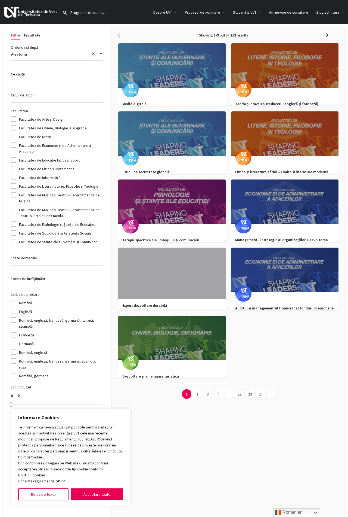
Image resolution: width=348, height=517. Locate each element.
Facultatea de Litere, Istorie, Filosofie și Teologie (58, 186)
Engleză (25, 311)
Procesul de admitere (202, 12)
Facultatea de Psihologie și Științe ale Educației (57, 224)
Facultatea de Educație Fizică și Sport (49, 160)
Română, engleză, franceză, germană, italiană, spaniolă (56, 323)
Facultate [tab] (32, 35)
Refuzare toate (43, 494)
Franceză (26, 335)
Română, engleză (33, 352)
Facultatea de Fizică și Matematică (46, 168)
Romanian (292, 512)
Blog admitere (328, 12)
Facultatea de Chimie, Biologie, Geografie (53, 128)
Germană (26, 343)
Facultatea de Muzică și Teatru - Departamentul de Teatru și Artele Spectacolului (59, 212)
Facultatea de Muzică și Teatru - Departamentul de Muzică (59, 198)
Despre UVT (162, 12)
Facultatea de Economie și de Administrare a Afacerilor (55, 148)
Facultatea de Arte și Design (41, 119)
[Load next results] (327, 35)
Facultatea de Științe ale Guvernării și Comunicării (58, 241)
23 (250, 394)
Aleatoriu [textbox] (19, 54)
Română (25, 302)
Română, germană (33, 375)
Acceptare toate (96, 494)
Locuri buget (21, 387)
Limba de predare (25, 294)
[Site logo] (31, 11)
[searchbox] (56, 95)
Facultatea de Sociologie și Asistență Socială (55, 233)
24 (261, 394)
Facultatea (19, 110)
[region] (70, 457)
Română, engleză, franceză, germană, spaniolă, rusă (57, 364)
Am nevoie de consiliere (288, 12)
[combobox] (57, 54)
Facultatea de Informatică (40, 177)
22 (239, 394)
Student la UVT (244, 12)
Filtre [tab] (15, 35)
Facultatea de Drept (35, 136)
